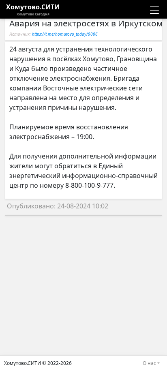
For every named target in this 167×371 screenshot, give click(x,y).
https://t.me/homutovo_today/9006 (65, 34)
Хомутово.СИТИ (33, 9)
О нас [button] (149, 363)
